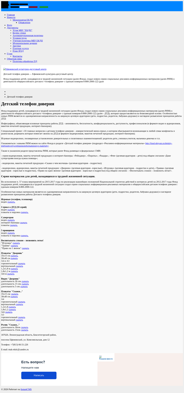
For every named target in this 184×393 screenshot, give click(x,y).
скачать (11, 209)
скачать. (11, 202)
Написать (39, 375)
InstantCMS (26, 389)
